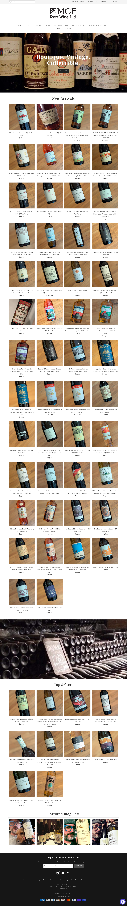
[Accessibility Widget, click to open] (123, 902)
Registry (90, 2)
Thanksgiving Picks (63, 28)
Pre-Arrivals (53, 880)
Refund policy (106, 880)
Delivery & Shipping (22, 880)
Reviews (83, 880)
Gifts (48, 26)
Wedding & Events (61, 26)
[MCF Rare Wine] (63, 13)
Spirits (38, 26)
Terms (45, 880)
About (82, 2)
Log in (97, 2)
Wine (28, 26)
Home (20, 26)
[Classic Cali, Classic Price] (22, 845)
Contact (75, 2)
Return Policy (64, 880)
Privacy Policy (36, 880)
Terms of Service (94, 880)
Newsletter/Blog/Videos (98, 26)
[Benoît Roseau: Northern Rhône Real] (50, 845)
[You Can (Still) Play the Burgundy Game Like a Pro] (105, 845)
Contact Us (74, 880)
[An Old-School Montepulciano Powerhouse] (77, 845)
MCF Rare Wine (65, 896)
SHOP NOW (63, 71)
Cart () (105, 2)
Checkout (114, 2)
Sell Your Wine (78, 26)
